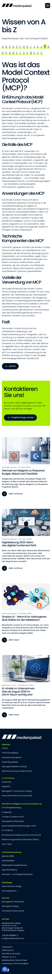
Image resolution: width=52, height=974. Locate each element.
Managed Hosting (10, 906)
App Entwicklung (9, 869)
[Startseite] (17, 5)
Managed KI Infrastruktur (13, 821)
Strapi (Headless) (10, 762)
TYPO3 (5, 748)
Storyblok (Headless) (11, 757)
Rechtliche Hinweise (11, 953)
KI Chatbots (7, 830)
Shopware (6, 782)
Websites (6, 744)
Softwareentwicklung (11, 852)
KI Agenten (7, 812)
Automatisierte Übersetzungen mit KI (19, 825)
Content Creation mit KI (13, 816)
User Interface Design (12, 886)
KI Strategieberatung (11, 807)
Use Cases (7, 844)
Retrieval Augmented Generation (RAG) (20, 839)
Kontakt (5, 919)
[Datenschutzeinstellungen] (5, 969)
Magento (6, 786)
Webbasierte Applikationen (14, 865)
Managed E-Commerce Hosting (17, 791)
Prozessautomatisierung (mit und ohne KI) (21, 835)
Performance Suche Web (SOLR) (17, 771)
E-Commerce (8, 778)
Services (5, 898)
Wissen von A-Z (9, 957)
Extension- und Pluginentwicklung (17, 874)
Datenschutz (8, 950)
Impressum (7, 947)
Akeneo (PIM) (8, 856)
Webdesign (7, 882)
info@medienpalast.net (13, 938)
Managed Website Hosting (14, 766)
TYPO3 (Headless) (10, 752)
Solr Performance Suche (13, 910)
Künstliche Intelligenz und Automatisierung (22, 804)
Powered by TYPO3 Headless (15, 963)
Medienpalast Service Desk (14, 960)
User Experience (9, 890)
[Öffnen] (47, 5)
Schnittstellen (8, 860)
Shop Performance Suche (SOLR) (17, 795)
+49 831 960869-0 (10, 935)
